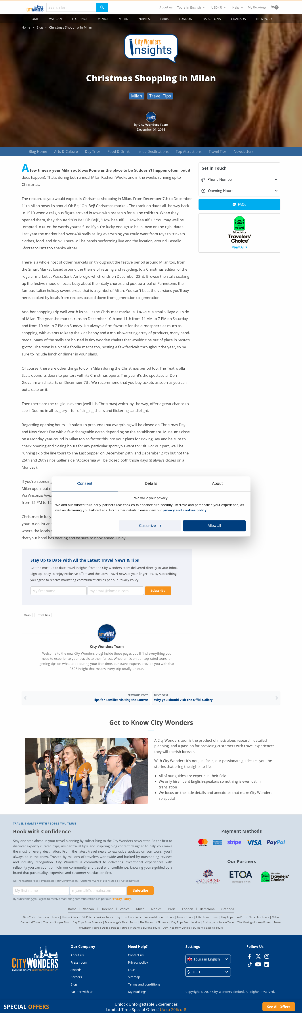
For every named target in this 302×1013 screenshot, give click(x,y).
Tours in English (189, 7)
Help (235, 7)
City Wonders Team (153, 124)
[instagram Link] (267, 956)
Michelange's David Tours (121, 922)
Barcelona (212, 19)
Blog (74, 984)
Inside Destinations (153, 151)
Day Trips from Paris (234, 917)
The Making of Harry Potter (254, 922)
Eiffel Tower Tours (207, 917)
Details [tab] (151, 483)
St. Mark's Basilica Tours (208, 928)
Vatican (55, 19)
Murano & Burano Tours (145, 928)
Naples (144, 19)
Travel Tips (160, 96)
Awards (76, 970)
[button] (208, 959)
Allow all (214, 526)
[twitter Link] (258, 956)
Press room (79, 962)
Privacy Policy (121, 899)
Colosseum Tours (48, 917)
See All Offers (278, 1006)
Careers (76, 977)
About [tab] (217, 483)
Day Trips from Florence (87, 922)
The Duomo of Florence (154, 922)
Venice (103, 19)
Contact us (136, 955)
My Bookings (257, 7)
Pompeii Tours (71, 917)
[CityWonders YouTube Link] (258, 964)
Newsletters (244, 151)
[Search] (102, 7)
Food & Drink (119, 151)
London (185, 19)
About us (166, 7)
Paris (164, 19)
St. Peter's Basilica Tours (97, 917)
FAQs (132, 970)
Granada (238, 19)
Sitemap (134, 977)
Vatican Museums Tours (159, 917)
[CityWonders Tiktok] (249, 964)
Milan (123, 19)
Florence (80, 19)
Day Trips (93, 151)
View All (238, 247)
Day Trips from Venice (176, 928)
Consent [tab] (84, 483)
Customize (147, 526)
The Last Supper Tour (56, 922)
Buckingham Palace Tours (219, 922)
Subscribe (158, 590)
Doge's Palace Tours (114, 928)
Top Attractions (189, 151)
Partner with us (82, 992)
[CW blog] (151, 64)
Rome (34, 19)
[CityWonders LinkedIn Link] (267, 964)
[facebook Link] (249, 956)
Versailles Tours (259, 917)
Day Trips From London (185, 922)
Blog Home (38, 151)
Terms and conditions (144, 984)
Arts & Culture (66, 151)
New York (264, 19)
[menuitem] (166, 7)
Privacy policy (138, 962)
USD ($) (216, 7)
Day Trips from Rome (129, 917)
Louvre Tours (185, 917)
